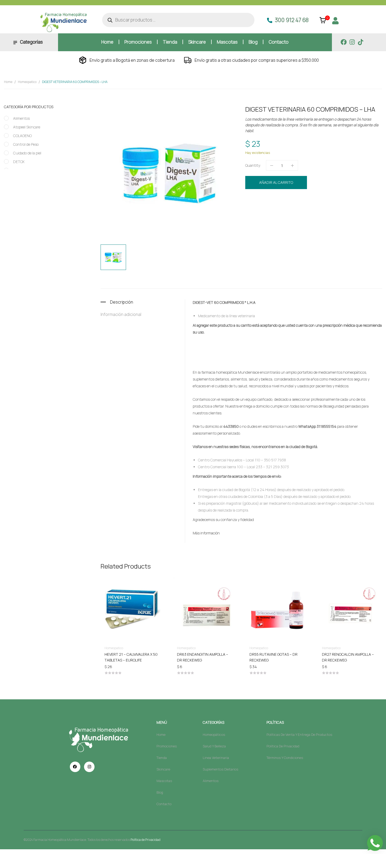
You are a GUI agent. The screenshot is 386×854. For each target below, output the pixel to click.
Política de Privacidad (145, 839)
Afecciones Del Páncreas (289, 210)
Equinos (352, 210)
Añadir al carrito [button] (133, 654)
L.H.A (251, 302)
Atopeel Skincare (26, 126)
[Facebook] (344, 42)
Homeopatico (27, 82)
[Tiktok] (360, 42)
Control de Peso (26, 144)
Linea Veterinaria (305, 200)
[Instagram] (352, 42)
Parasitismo (279, 215)
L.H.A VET (366, 210)
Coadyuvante (334, 210)
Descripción (121, 302)
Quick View (133, 594)
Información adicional (121, 314)
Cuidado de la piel (27, 152)
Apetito (316, 210)
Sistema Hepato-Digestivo (310, 215)
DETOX (18, 161)
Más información (206, 532)
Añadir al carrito (276, 182)
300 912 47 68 (292, 20)
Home (8, 82)
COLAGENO (22, 135)
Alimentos (21, 118)
